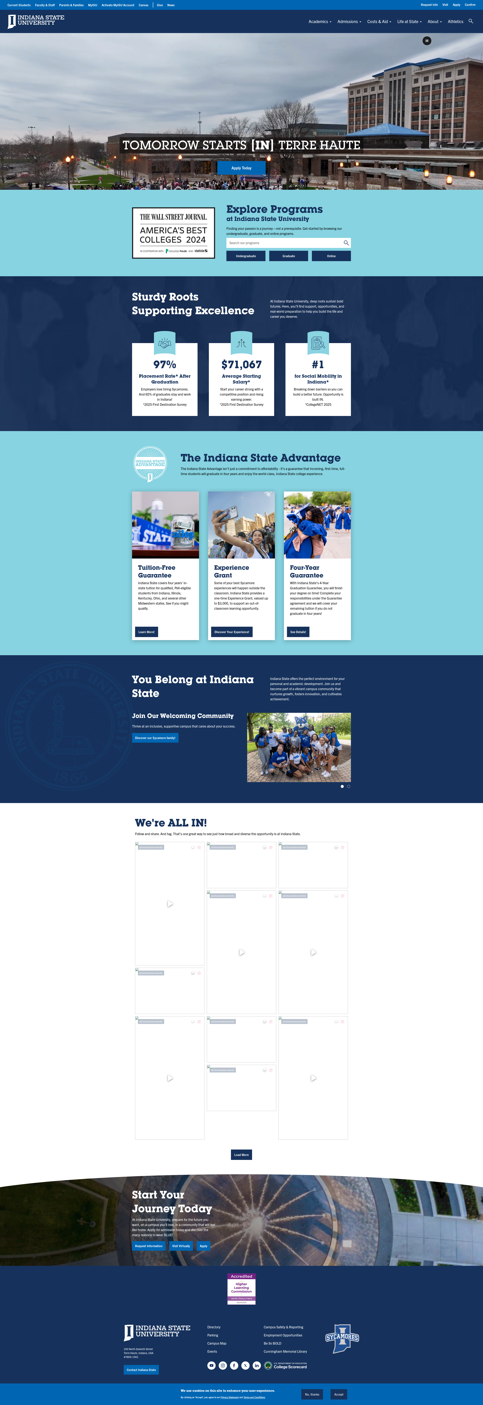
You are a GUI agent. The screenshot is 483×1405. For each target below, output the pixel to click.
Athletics (455, 21)
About (433, 21)
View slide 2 (348, 786)
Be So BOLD (272, 1343)
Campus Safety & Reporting (283, 1327)
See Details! (298, 632)
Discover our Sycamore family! (155, 738)
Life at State (407, 21)
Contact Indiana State (141, 1370)
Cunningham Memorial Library (285, 1351)
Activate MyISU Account (118, 5)
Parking (212, 1335)
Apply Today (241, 167)
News (171, 5)
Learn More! (146, 632)
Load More (241, 1155)
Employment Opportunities (283, 1335)
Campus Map (216, 1343)
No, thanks (312, 1394)
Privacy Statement (230, 1397)
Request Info (429, 4)
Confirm (470, 4)
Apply (456, 4)
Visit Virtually (181, 1246)
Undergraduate (246, 256)
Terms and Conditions (254, 1397)
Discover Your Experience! (232, 632)
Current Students (19, 5)
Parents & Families (71, 5)
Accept (338, 1394)
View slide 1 (342, 786)
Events (212, 1351)
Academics (318, 21)
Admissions (348, 21)
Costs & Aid (377, 21)
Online (331, 256)
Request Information (148, 1246)
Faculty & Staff (45, 5)
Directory (213, 1327)
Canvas (143, 5)
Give (160, 5)
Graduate (289, 256)
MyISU (92, 5)
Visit (445, 4)
